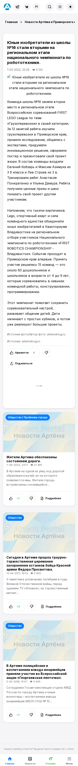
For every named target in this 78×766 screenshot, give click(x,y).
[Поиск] (49, 6)
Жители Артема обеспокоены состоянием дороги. (31, 459)
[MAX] (36, 7)
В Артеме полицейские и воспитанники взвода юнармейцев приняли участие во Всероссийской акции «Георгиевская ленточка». (36, 672)
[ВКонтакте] (27, 7)
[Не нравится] (46, 352)
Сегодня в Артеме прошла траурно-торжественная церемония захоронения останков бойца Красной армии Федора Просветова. (38, 563)
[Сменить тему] (70, 6)
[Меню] (60, 6)
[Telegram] (17, 7)
